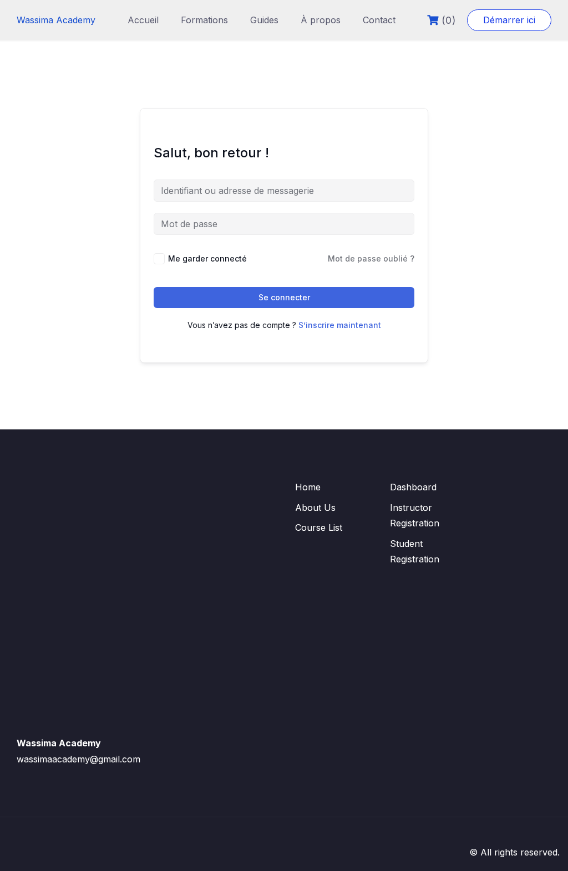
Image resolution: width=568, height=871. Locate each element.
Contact (379, 19)
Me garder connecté (207, 258)
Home (308, 487)
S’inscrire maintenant (339, 325)
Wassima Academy (56, 19)
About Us (315, 507)
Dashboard (413, 487)
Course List (318, 527)
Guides (264, 19)
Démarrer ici (509, 19)
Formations (204, 19)
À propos (321, 19)
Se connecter (284, 297)
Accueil (143, 19)
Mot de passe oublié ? (371, 258)
